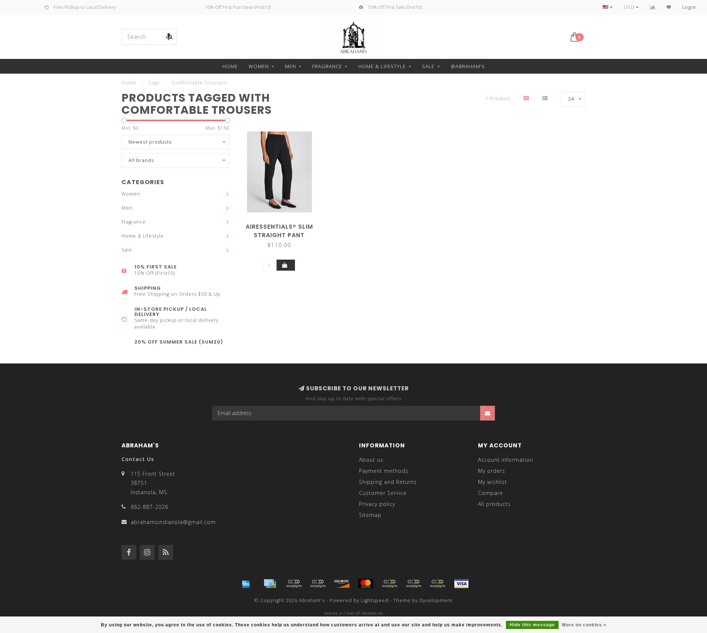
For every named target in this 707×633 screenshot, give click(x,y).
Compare (490, 492)
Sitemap (370, 514)
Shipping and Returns (388, 481)
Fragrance (327, 66)
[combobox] (149, 37)
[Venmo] (437, 583)
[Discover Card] (342, 583)
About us (371, 459)
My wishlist (492, 481)
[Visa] (461, 583)
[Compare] (652, 7)
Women (259, 66)
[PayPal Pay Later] (413, 583)
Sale (428, 66)
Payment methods (383, 470)
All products (494, 503)
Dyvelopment (436, 600)
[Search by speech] (168, 37)
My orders (491, 470)
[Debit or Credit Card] (294, 583)
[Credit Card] (270, 583)
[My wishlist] (668, 7)
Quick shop (283, 224)
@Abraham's (468, 66)
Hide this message (532, 624)
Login (689, 7)
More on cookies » (584, 624)
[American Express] (246, 583)
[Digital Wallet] (318, 583)
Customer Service (383, 492)
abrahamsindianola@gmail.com (173, 521)
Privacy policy (377, 503)
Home (230, 66)
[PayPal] (389, 583)
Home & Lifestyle (382, 66)
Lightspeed (374, 600)
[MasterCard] (365, 583)
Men (290, 66)
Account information (505, 459)
